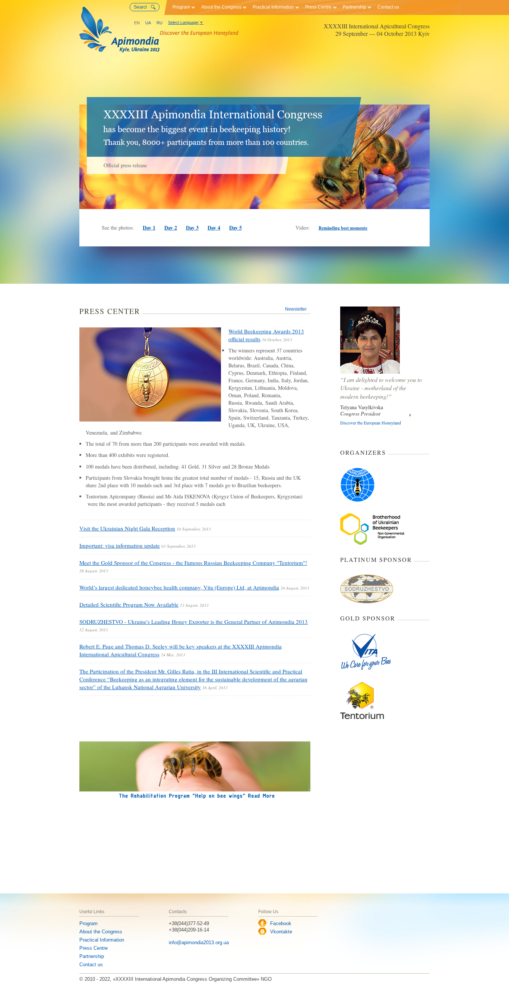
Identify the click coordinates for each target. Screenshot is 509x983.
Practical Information (273, 7)
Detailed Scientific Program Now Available (128, 604)
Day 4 (214, 227)
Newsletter (296, 309)
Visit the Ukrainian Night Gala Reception (127, 528)
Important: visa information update (119, 545)
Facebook (280, 923)
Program (181, 7)
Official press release (125, 165)
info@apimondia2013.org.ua (199, 942)
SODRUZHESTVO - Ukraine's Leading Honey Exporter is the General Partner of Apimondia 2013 (193, 621)
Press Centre (318, 7)
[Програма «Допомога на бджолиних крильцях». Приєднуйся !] (194, 769)
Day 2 (170, 227)
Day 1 (149, 227)
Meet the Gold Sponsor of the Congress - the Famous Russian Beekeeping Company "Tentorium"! (193, 562)
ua (148, 23)
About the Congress (221, 7)
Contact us (388, 7)
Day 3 (192, 227)
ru (159, 23)
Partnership (354, 7)
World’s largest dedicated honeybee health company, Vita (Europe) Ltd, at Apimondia (179, 587)
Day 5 (235, 227)
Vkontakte (281, 931)
